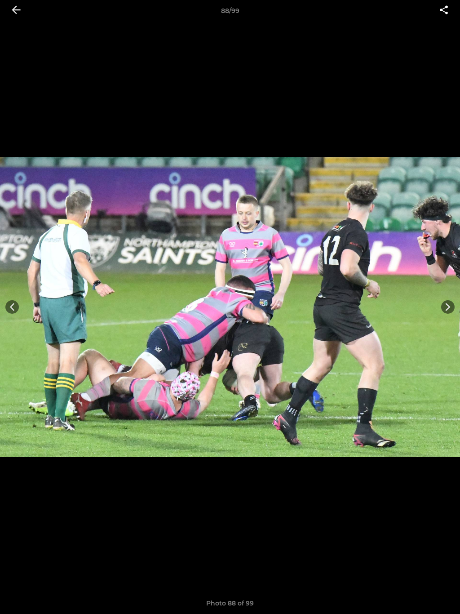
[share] (443, 10)
